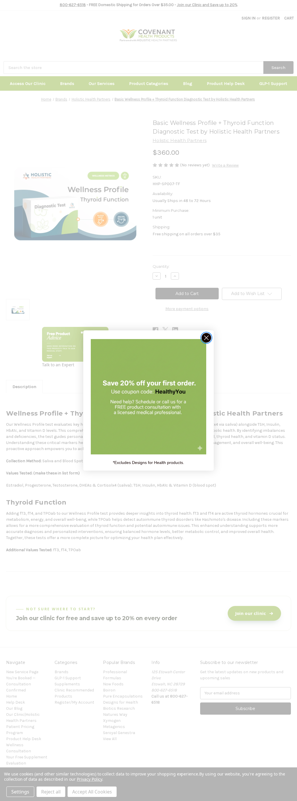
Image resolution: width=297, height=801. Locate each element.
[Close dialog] (206, 338)
